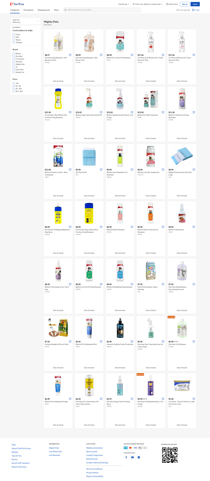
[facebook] (126, 459)
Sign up (185, 4)
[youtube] (132, 459)
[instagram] (138, 459)
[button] (189, 10)
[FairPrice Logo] (17, 4)
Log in (195, 4)
